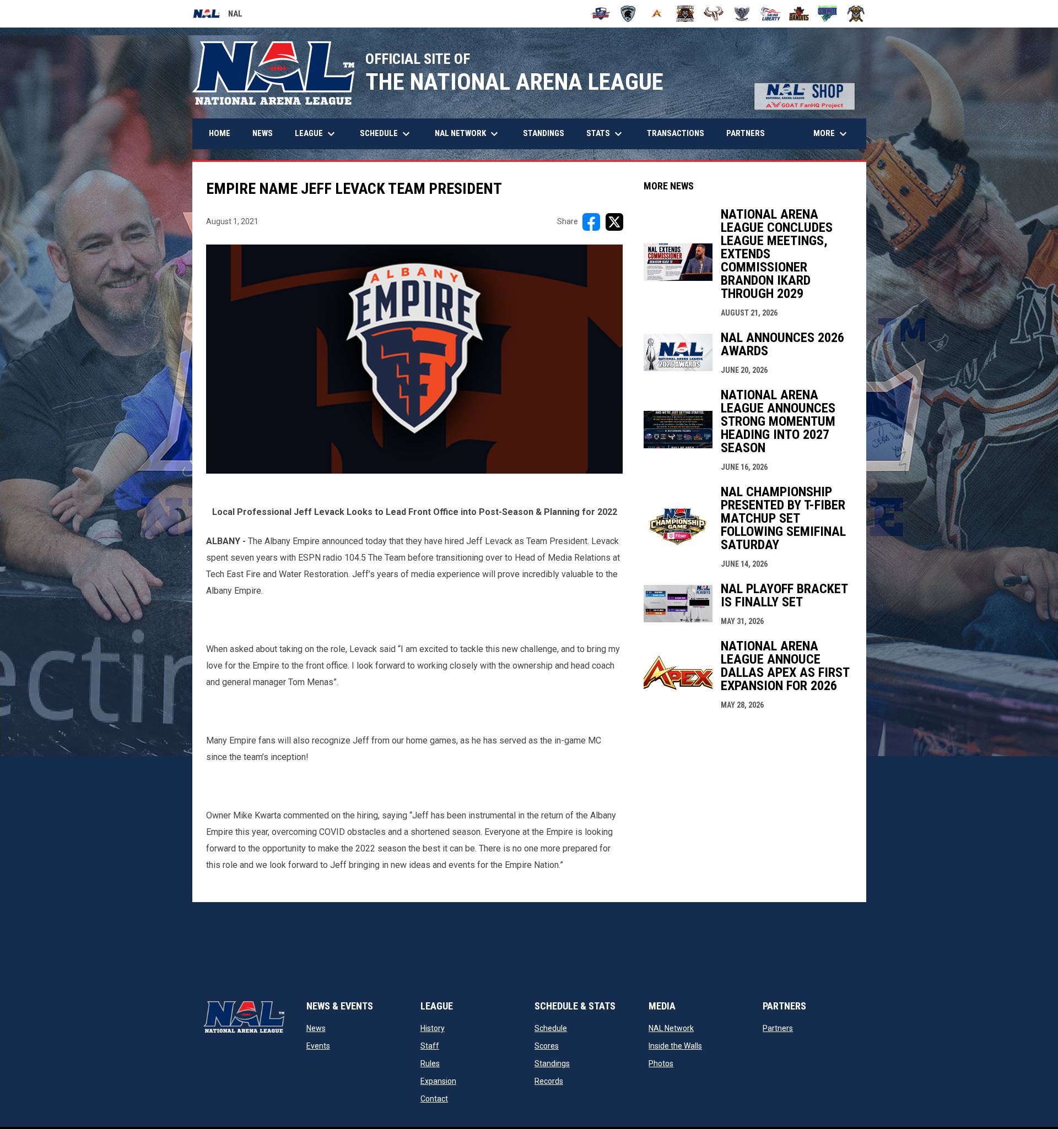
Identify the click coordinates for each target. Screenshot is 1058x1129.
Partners (778, 1028)
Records (549, 1081)
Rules (430, 1063)
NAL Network (671, 1028)
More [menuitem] (831, 133)
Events (318, 1045)
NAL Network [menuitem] (472, 133)
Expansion (438, 1081)
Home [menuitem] (219, 133)
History (432, 1028)
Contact (434, 1098)
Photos (661, 1063)
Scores (547, 1045)
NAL (217, 15)
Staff (429, 1045)
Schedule (551, 1028)
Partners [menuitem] (745, 133)
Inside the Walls (675, 1045)
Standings (552, 1063)
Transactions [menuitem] (675, 133)
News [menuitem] (262, 133)
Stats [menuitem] (605, 133)
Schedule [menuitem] (386, 133)
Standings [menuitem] (543, 133)
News (316, 1028)
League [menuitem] (316, 133)
